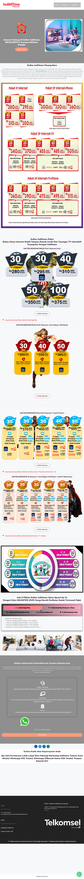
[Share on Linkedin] (44, 746)
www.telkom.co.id (5, 809)
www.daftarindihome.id (8, 823)
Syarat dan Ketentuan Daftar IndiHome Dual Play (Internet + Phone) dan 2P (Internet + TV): (30, 472)
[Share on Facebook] (35, 746)
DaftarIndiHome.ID (41, 71)
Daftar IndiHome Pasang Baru (42, 65)
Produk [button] (64, 5)
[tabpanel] (42, 623)
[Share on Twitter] (40, 746)
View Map (46, 810)
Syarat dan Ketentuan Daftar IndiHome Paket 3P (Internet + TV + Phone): (25, 536)
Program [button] (74, 5)
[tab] (22, 608)
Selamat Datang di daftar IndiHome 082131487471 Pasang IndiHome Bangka (21, 42)
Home (57, 5)
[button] (42, 319)
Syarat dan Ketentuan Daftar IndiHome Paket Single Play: (21, 320)
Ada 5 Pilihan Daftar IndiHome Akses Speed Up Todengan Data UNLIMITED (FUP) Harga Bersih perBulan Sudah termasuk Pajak (42, 599)
